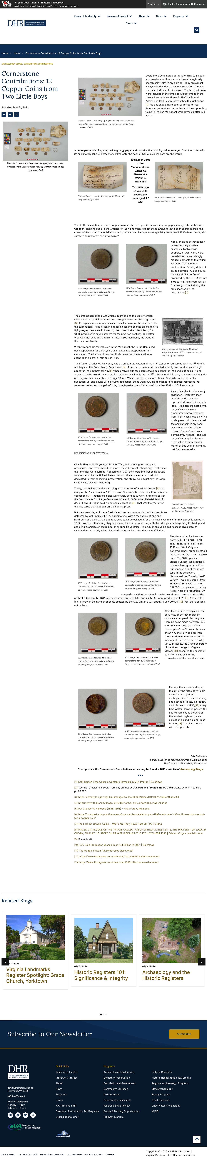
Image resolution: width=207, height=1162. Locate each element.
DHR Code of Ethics (27, 1154)
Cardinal (110, 1154)
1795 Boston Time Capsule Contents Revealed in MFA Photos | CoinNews (120, 781)
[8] (133, 502)
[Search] (196, 30)
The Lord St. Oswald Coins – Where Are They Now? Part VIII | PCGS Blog (120, 823)
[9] (186, 598)
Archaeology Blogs (191, 769)
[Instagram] (33, 1115)
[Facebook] (18, 1115)
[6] (157, 488)
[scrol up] (197, 1139)
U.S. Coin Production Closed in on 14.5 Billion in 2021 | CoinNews (116, 844)
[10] (181, 601)
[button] (86, 16)
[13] (180, 723)
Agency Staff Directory (52, 1154)
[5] (111, 370)
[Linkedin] (10, 1115)
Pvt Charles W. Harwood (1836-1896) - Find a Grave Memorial (114, 808)
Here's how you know (68, 6)
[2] (186, 292)
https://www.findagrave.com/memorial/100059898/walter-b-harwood (119, 856)
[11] (176, 650)
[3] (76, 323)
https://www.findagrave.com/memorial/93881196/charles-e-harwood (118, 862)
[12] (197, 705)
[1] (146, 104)
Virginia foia (8, 1154)
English (153, 4)
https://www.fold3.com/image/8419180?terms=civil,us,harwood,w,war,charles (122, 802)
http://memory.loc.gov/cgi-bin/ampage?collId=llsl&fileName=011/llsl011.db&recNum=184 (128, 796)
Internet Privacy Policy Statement (85, 1154)
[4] (124, 367)
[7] (88, 495)
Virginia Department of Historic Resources (38, 2)
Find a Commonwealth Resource (186, 4)
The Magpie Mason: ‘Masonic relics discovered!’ (106, 850)
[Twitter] (25, 1115)
